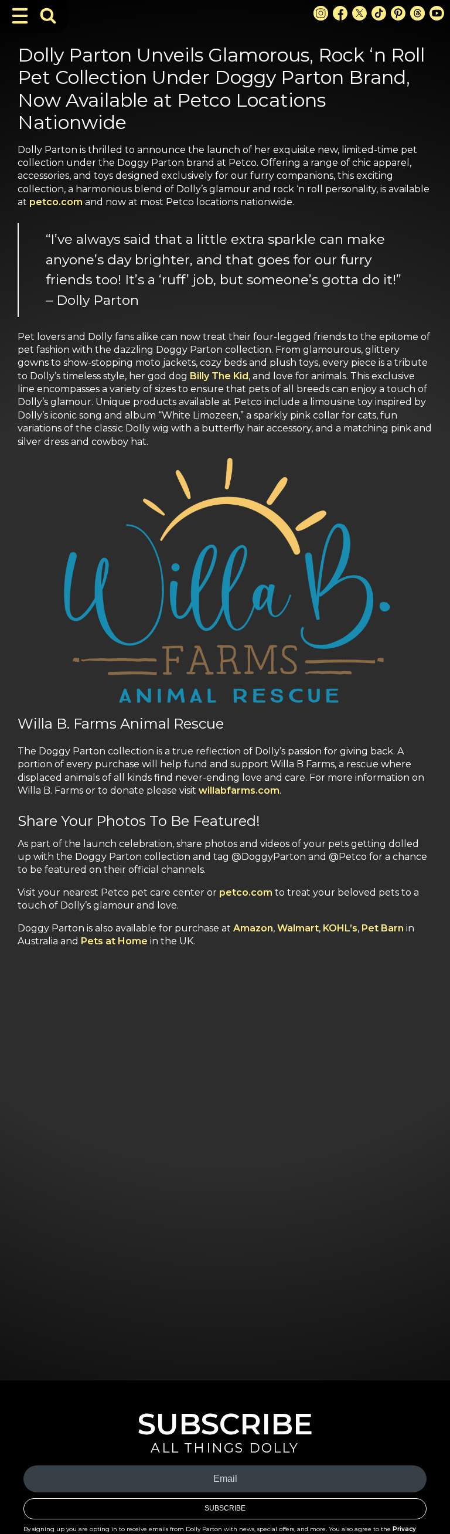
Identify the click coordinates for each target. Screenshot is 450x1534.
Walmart (298, 928)
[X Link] (359, 13)
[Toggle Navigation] (20, 16)
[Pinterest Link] (398, 13)
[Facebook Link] (340, 13)
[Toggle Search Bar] (48, 16)
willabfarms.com (239, 790)
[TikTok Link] (378, 13)
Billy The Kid (219, 376)
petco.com (56, 202)
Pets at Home (114, 941)
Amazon (253, 928)
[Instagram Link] (320, 13)
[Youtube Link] (436, 13)
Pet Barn (383, 928)
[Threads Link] (417, 13)
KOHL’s (340, 928)
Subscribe (225, 1508)
